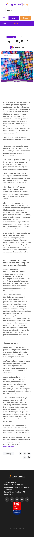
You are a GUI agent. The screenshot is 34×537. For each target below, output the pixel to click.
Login (14, 18)
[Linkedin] (25, 453)
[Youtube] (29, 457)
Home (3, 24)
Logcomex (19, 47)
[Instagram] (29, 453)
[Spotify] (25, 457)
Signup (25, 18)
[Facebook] (20, 453)
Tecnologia (11, 37)
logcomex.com (8, 447)
